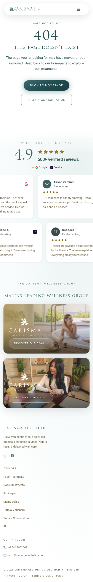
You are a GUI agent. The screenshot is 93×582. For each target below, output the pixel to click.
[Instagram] (5, 456)
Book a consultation (46, 99)
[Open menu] (78, 9)
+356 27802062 (17, 547)
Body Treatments (14, 485)
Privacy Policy (15, 575)
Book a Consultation (16, 518)
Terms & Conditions (47, 575)
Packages (9, 493)
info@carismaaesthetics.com (26, 555)
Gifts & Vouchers (14, 510)
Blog (6, 526)
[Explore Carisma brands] (39, 9)
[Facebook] (12, 456)
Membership (11, 501)
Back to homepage (46, 85)
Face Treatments (13, 476)
